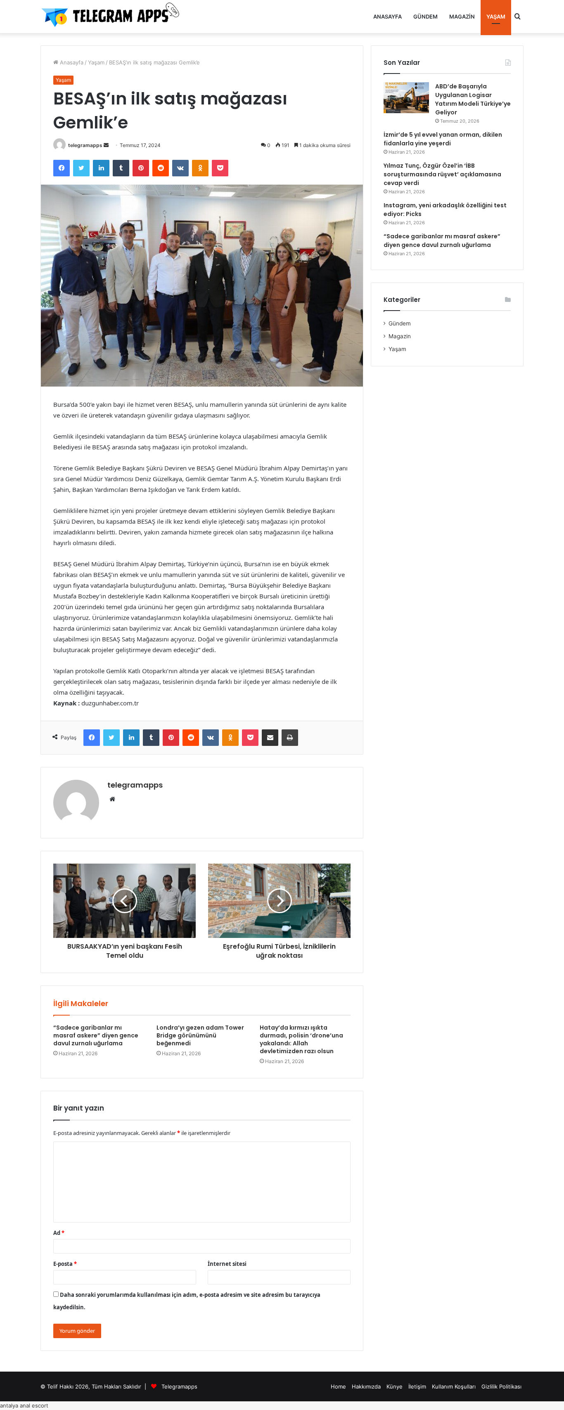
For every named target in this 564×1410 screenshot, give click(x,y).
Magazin (462, 16)
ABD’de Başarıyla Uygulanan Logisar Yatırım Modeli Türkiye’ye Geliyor (473, 99)
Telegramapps (179, 1386)
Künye (394, 1386)
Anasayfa (387, 16)
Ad (58, 1233)
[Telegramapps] (112, 16)
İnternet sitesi (227, 1264)
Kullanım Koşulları (454, 1386)
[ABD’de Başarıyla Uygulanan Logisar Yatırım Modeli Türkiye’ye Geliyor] (406, 97)
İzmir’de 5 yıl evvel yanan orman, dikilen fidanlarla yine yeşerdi (443, 139)
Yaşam (495, 16)
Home (338, 1386)
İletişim (417, 1386)
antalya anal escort (24, 1405)
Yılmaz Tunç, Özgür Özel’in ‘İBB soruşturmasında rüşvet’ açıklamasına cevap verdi (442, 174)
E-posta (65, 1264)
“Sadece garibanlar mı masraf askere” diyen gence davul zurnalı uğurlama (95, 1035)
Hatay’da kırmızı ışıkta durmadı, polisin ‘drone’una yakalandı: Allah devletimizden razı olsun (301, 1039)
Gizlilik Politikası (501, 1386)
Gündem (425, 16)
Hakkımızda (366, 1386)
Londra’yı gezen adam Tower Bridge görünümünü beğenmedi (200, 1035)
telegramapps (85, 145)
